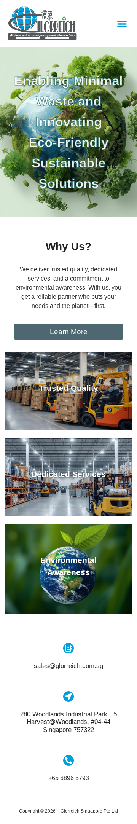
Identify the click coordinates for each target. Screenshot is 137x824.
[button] (122, 24)
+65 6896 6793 (68, 778)
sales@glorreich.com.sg (68, 665)
